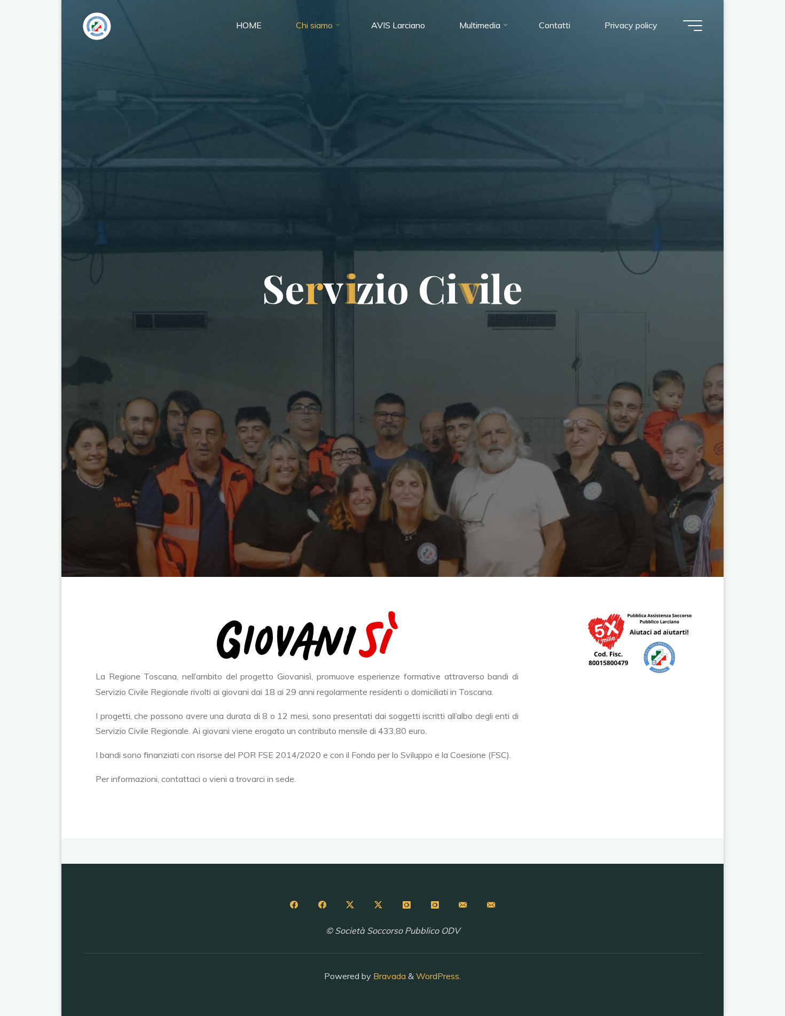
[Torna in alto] (743, 974)
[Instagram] (406, 905)
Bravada (388, 976)
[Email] (463, 905)
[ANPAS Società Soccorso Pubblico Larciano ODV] (97, 25)
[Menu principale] (692, 25)
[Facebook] (294, 905)
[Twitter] (350, 905)
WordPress (437, 976)
